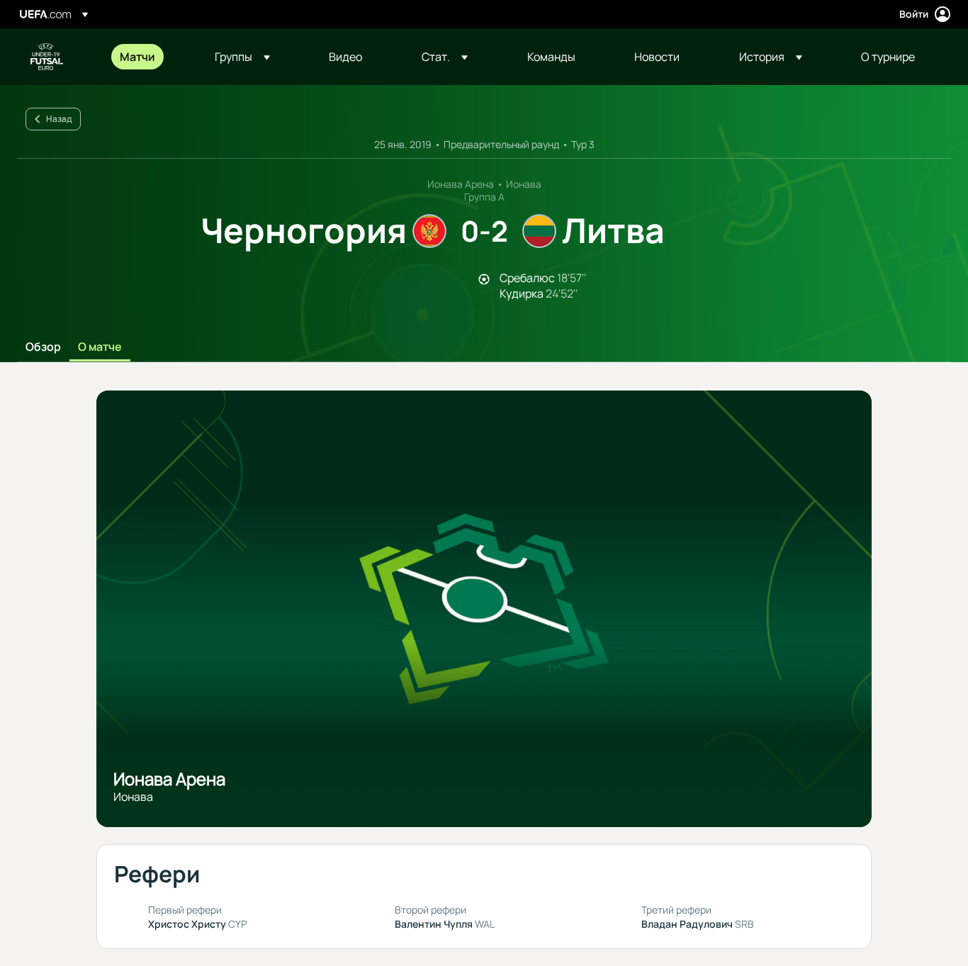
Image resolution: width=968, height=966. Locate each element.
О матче (100, 347)
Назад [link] (59, 119)
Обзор (43, 347)
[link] (137, 56)
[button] (242, 56)
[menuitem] (149, 56)
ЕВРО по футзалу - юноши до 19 (47, 56)
